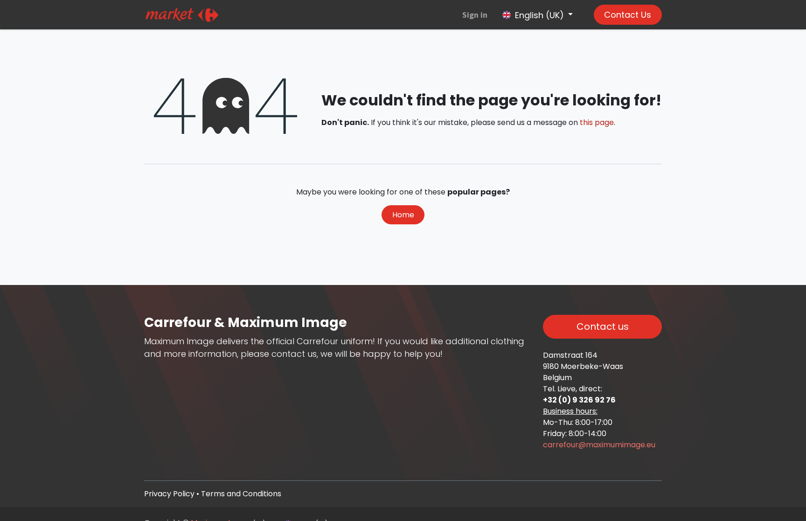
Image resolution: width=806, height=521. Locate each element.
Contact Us (627, 15)
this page (597, 122)
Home (403, 214)
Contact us (603, 326)
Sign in (474, 14)
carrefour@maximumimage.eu (599, 444)
